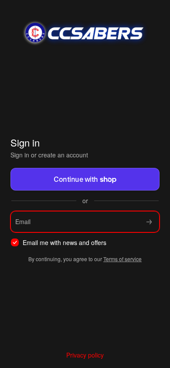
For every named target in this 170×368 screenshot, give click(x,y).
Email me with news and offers (64, 243)
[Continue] (149, 221)
